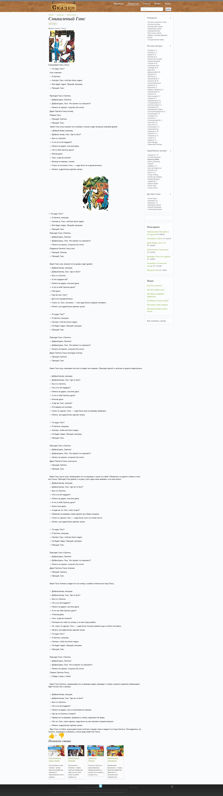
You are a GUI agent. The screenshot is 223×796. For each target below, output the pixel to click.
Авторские (60, 15)
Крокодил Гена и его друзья (158, 256)
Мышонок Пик (153, 270)
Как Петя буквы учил (155, 290)
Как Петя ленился (154, 286)
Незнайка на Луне (154, 238)
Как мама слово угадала (157, 305)
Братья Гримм (71, 15)
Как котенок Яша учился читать (157, 310)
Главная (51, 15)
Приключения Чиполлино (158, 250)
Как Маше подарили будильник (155, 295)
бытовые (53, 24)
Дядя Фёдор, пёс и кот (156, 243)
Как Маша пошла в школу (158, 300)
